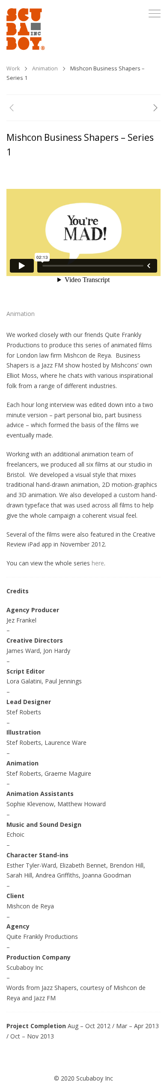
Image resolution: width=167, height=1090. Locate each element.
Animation (45, 68)
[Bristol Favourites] (155, 109)
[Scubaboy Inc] (25, 29)
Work (13, 68)
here (98, 563)
